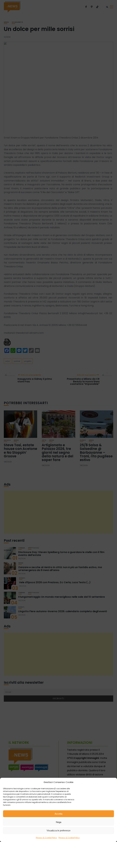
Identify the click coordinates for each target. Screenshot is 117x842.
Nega (58, 822)
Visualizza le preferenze (58, 830)
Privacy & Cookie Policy (46, 837)
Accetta (58, 813)
